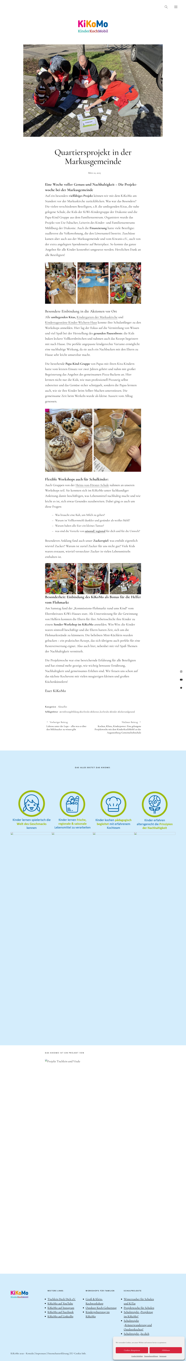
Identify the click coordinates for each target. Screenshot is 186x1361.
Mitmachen (123, 6)
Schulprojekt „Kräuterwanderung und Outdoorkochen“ (138, 1325)
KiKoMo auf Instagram (61, 1308)
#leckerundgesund (126, 711)
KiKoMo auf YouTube (60, 1303)
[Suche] (166, 7)
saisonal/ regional (95, 531)
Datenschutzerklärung (151, 1356)
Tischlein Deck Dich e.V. (62, 1299)
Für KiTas (78, 6)
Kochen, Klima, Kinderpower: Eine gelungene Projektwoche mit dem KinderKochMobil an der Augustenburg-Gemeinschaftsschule (117, 727)
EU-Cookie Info (78, 1353)
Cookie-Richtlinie (137, 1356)
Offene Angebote (100, 6)
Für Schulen (59, 6)
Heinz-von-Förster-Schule (92, 485)
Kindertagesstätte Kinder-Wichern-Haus (71, 322)
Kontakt (141, 6)
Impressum (162, 1356)
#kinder (113, 711)
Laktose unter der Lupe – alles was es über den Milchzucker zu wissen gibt (66, 726)
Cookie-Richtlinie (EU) (181, 688)
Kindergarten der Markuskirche (97, 317)
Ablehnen (166, 1350)
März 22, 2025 (94, 172)
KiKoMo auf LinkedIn (60, 1316)
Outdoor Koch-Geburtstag (101, 1308)
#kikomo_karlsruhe (99, 711)
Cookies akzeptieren (132, 1350)
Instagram (181, 671)
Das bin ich (21, 6)
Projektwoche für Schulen (139, 1308)
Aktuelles (40, 6)
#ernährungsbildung (69, 711)
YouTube (181, 679)
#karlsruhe (84, 711)
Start (8, 6)
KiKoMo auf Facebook (61, 1312)
